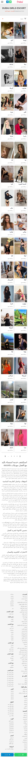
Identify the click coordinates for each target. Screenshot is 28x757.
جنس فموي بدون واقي (22, 648)
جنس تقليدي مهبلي (23, 604)
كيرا (12, 184)
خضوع (25, 667)
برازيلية (25, 721)
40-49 (12, 698)
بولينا (25, 351)
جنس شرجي (24, 598)
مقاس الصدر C (10, 676)
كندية (26, 724)
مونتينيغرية (24, 742)
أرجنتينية (25, 715)
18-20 (12, 691)
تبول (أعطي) (24, 634)
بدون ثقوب (11, 613)
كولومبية (25, 726)
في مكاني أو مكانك (23, 693)
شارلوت (24, 88)
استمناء (25, 644)
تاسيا (11, 304)
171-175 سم (10, 711)
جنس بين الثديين (23, 657)
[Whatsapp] (10, 2)
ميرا (25, 447)
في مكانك (25, 691)
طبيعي (12, 665)
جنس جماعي (24, 638)
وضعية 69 (25, 596)
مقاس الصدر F (10, 682)
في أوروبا (11, 741)
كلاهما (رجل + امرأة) (22, 684)
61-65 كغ (11, 728)
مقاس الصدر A (10, 672)
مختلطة (25, 708)
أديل (12, 40)
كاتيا (25, 399)
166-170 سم (10, 710)
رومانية (11, 594)
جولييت (24, 304)
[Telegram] (7, 2)
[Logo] (20, 2)
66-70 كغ (11, 730)
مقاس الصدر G (10, 684)
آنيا (12, 160)
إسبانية (12, 598)
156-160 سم (10, 706)
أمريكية (25, 713)
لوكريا (11, 232)
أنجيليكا (11, 328)
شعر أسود (11, 649)
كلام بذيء (25, 617)
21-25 (12, 693)
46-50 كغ (11, 723)
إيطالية (25, 734)
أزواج (26, 682)
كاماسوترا (25, 642)
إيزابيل (11, 64)
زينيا (25, 64)
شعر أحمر (11, 650)
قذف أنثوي (24, 661)
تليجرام (6, 754)
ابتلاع (26, 669)
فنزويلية (11, 603)
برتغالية (25, 749)
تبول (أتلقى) (24, 636)
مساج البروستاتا (23, 650)
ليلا (12, 351)
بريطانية (25, 722)
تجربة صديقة (24, 632)
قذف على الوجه (23, 608)
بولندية (25, 747)
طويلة (12, 637)
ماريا (11, 112)
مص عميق (25, 615)
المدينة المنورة (22, 184)
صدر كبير (11, 628)
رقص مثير (25, 665)
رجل (26, 678)
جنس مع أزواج (24, 606)
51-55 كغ (11, 724)
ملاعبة (25, 627)
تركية (12, 600)
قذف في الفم (24, 610)
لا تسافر (11, 737)
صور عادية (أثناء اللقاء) (22, 602)
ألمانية (25, 730)
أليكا (25, 280)
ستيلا (11, 423)
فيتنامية (11, 605)
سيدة (26, 646)
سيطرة (25, 619)
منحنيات (11, 630)
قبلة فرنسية (24, 631)
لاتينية (26, 706)
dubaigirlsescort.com (19, 11)
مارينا (11, 136)
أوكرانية (11, 601)
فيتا (25, 423)
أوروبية (25, 704)
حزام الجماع (24, 663)
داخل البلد (11, 739)
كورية (26, 738)
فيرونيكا (24, 375)
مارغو (11, 447)
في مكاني (25, 689)
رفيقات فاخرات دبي (9, 748)
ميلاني (24, 232)
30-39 (12, 697)
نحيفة (12, 634)
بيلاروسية (25, 719)
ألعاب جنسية (24, 659)
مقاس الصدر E (10, 680)
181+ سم (11, 715)
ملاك (25, 328)
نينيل (25, 208)
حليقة (12, 619)
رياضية (12, 626)
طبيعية (12, 621)
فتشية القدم (24, 629)
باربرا (24, 136)
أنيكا (25, 256)
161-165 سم (10, 708)
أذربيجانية (25, 717)
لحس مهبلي (24, 613)
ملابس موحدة (24, 671)
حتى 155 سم (10, 704)
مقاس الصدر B (10, 674)
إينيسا (24, 40)
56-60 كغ (11, 726)
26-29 (12, 695)
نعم (12, 608)
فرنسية (25, 728)
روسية (12, 596)
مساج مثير (25, 623)
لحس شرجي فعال (23, 652)
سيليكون (11, 667)
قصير (12, 656)
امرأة (26, 680)
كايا (12, 256)
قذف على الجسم (23, 612)
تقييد (26, 600)
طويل (12, 660)
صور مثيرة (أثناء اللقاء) (22, 625)
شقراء (12, 645)
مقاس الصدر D (10, 678)
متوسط (11, 658)
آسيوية (25, 700)
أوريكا (11, 88)
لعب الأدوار (24, 655)
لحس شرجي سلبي (23, 653)
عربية (26, 698)
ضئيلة (12, 639)
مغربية (25, 743)
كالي (25, 112)
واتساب (19, 754)
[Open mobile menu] (2, 2)
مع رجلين (25, 672)
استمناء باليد (24, 640)
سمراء (25, 702)
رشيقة (12, 636)
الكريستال (10, 280)
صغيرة (12, 632)
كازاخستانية (24, 736)
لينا (25, 160)
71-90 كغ (11, 732)
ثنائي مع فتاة (24, 621)
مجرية (25, 732)
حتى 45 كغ (11, 721)
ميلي (11, 208)
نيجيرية (25, 745)
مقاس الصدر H (10, 686)
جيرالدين (10, 375)
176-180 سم (10, 713)
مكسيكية (25, 740)
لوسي (11, 399)
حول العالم (11, 743)
